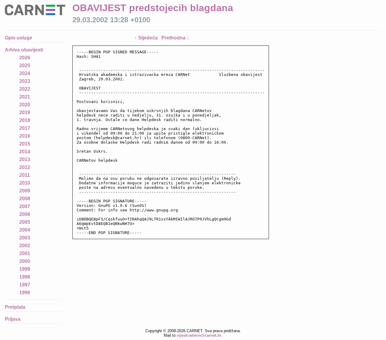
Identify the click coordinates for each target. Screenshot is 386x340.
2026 (24, 57)
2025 (24, 65)
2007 (24, 206)
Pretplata (15, 307)
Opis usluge (18, 37)
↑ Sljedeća (146, 37)
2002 (24, 245)
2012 (24, 167)
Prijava (13, 319)
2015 (24, 143)
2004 (24, 229)
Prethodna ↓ (175, 37)
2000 (24, 261)
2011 (24, 175)
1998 (24, 276)
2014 (24, 151)
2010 (24, 183)
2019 (24, 112)
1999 (24, 269)
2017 (24, 128)
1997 (24, 284)
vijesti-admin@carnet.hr (199, 335)
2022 (24, 89)
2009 (24, 190)
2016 (24, 136)
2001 (24, 253)
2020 (24, 104)
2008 (24, 198)
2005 (24, 222)
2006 (24, 214)
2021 (24, 96)
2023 (24, 81)
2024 (24, 73)
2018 (24, 120)
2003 (24, 237)
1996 (24, 292)
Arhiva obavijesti (24, 49)
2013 (24, 159)
